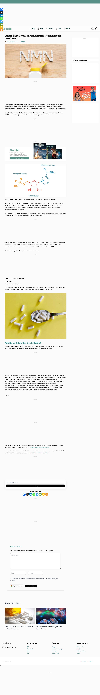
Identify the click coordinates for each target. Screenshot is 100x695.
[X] (27, 494)
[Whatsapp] (33, 494)
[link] (96, 28)
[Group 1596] (35, 152)
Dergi (53, 647)
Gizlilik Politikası (81, 651)
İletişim (79, 649)
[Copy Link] (43, 494)
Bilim (28, 647)
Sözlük (78, 653)
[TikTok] (10, 647)
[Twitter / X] (5, 647)
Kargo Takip (55, 653)
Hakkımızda (80, 647)
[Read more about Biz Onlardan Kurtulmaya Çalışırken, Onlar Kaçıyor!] (51, 616)
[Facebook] (24, 494)
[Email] (40, 494)
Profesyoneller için (57, 649)
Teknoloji (30, 649)
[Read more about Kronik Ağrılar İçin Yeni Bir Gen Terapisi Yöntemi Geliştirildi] (20, 616)
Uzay (28, 653)
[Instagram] (3, 647)
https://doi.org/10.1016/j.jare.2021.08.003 (40, 447)
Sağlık (28, 651)
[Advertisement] (50, 14)
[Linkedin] (30, 494)
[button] (92, 29)
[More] (46, 494)
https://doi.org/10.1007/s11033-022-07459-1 (39, 453)
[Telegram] (37, 494)
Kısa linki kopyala (35, 486)
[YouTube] (12, 647)
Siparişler (54, 651)
